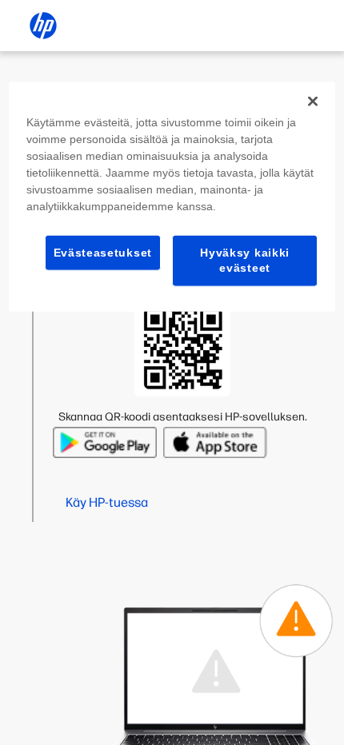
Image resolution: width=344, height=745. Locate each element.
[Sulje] (312, 100)
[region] (172, 196)
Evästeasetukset (103, 251)
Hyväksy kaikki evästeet (245, 259)
